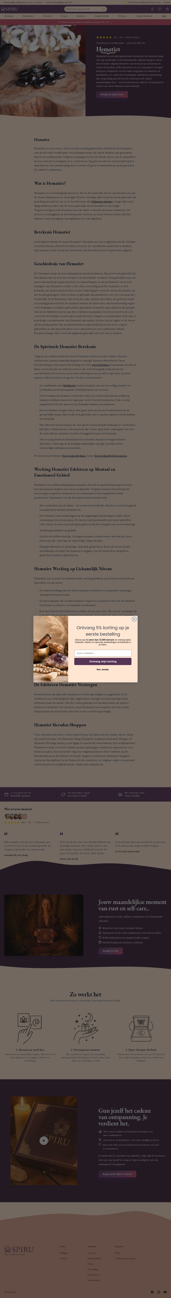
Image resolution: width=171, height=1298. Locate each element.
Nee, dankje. (103, 669)
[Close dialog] (134, 619)
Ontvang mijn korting (102, 661)
